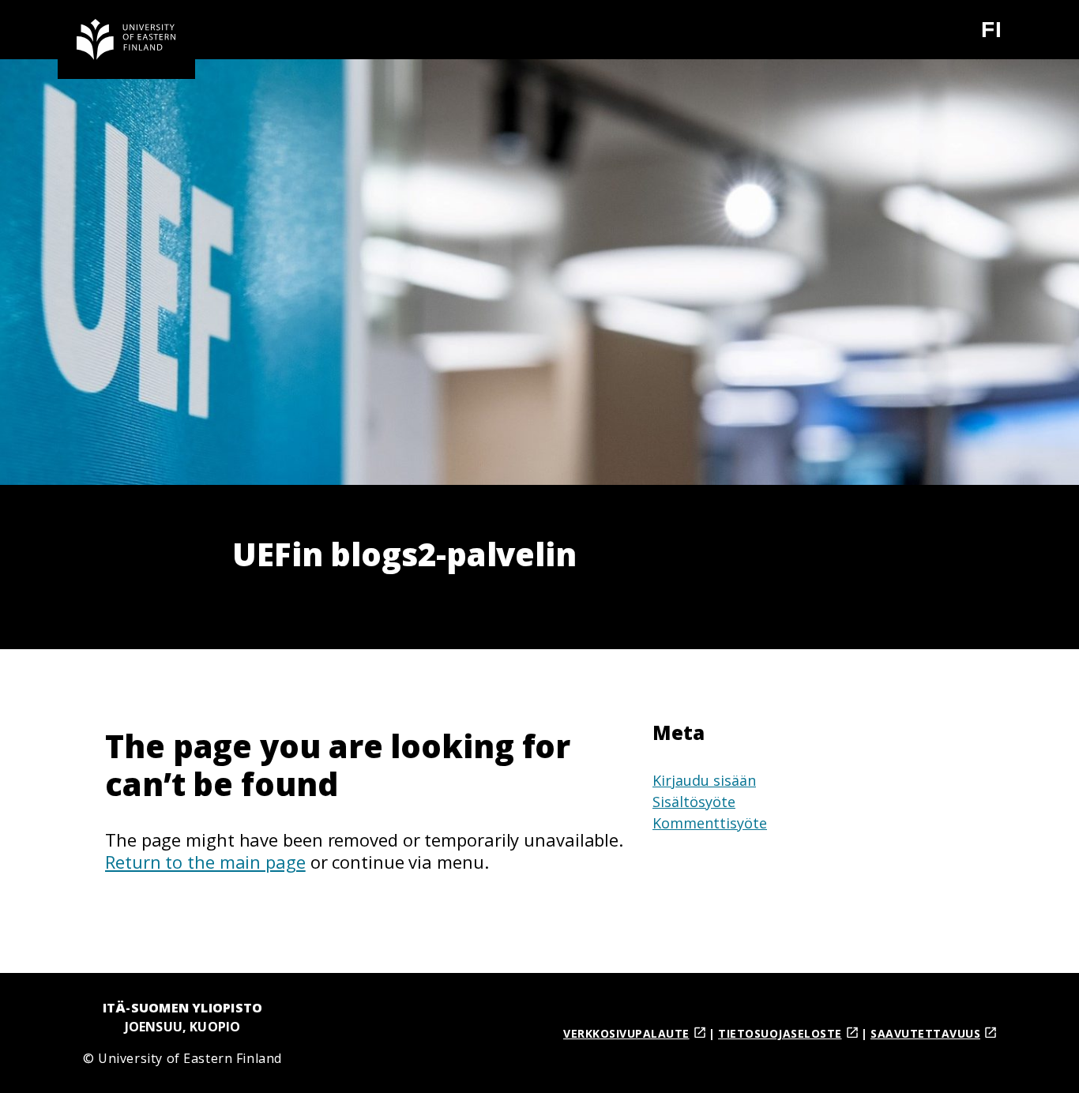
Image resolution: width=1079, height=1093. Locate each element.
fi (1001, 35)
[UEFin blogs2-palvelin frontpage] (126, 39)
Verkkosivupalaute (626, 1033)
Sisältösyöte (693, 801)
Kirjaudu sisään (704, 780)
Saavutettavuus (925, 1033)
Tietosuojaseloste (780, 1033)
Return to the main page (205, 861)
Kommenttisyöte (709, 822)
